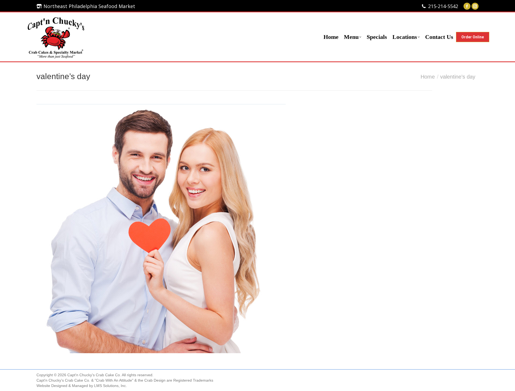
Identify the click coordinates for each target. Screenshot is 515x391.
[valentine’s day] (257, 228)
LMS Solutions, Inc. (110, 385)
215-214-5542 (443, 6)
